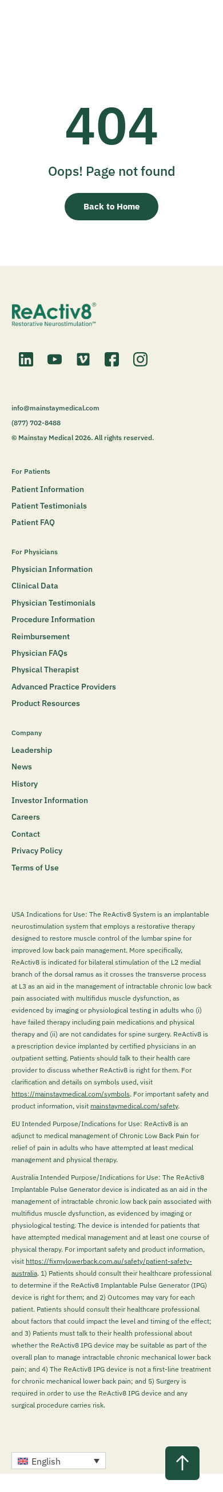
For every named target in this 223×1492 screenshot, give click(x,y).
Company (26, 732)
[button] (58, 1460)
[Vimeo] (83, 359)
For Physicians (34, 551)
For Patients (30, 471)
